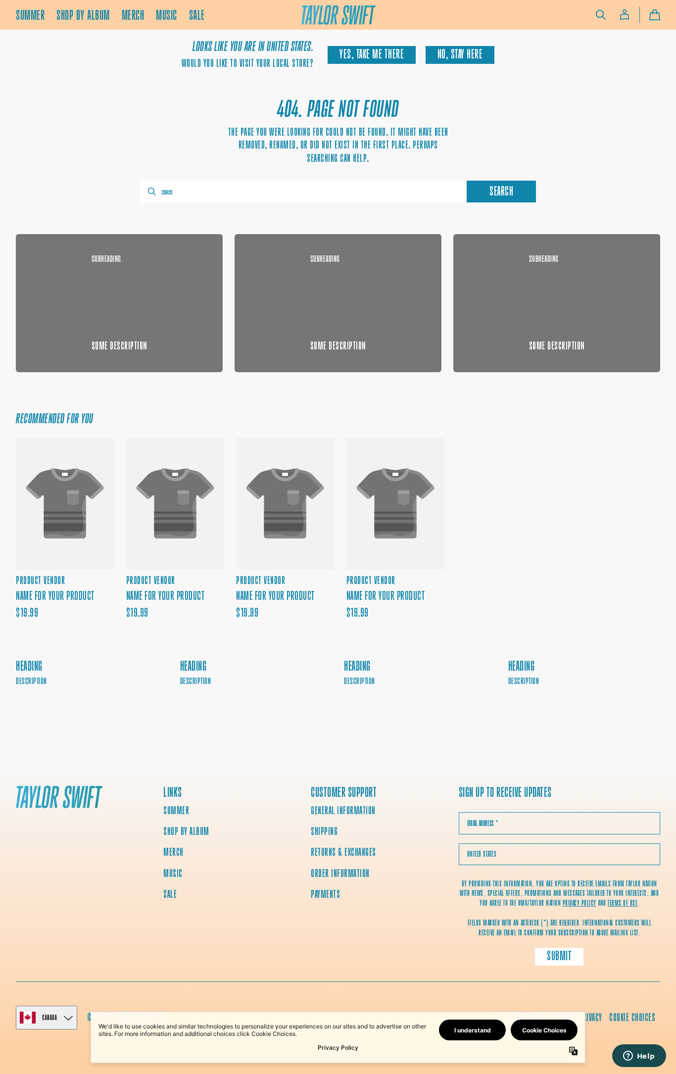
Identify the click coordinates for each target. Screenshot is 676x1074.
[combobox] (302, 191)
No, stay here (460, 54)
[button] (601, 15)
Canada (49, 1017)
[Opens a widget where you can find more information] (639, 1056)
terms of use (622, 903)
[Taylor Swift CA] (59, 798)
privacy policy (579, 903)
